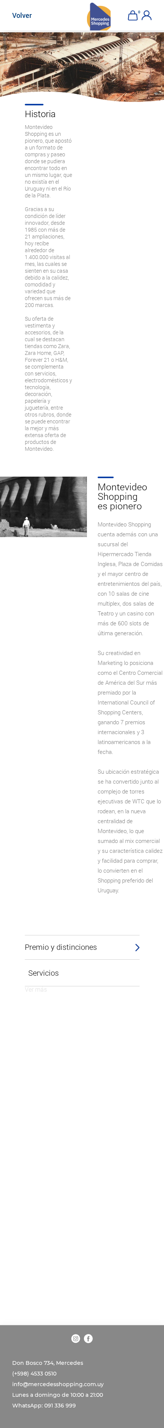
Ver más (36, 989)
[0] (132, 15)
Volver (22, 15)
